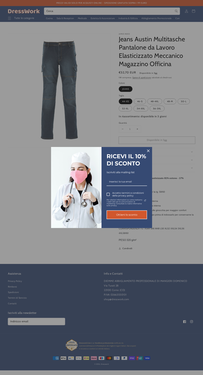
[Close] (148, 151)
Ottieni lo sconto (126, 214)
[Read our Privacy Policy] (145, 200)
